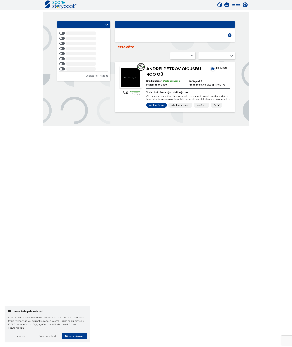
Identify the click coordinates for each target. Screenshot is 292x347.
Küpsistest (20, 336)
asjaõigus (201, 105)
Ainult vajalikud (47, 336)
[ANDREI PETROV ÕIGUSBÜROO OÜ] (212, 68)
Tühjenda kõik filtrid (95, 75)
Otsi (230, 35)
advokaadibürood (180, 105)
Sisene (235, 4)
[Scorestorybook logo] (61, 4)
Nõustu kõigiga (74, 336)
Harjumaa (222, 67)
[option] (83, 34)
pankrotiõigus (156, 105)
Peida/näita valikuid (106, 24)
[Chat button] (219, 4)
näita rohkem (215, 105)
